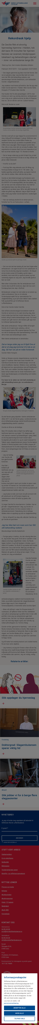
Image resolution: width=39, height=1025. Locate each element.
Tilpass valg (19, 1019)
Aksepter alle (20, 1008)
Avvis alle (19, 1013)
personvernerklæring (11, 1003)
